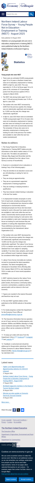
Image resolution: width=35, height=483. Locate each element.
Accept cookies (26, 479)
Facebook (21, 337)
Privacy (3, 422)
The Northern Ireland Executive (14, 428)
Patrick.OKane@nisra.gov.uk (21, 351)
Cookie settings (6, 445)
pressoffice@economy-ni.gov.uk (11, 314)
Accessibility (17, 422)
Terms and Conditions (20, 420)
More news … (5, 402)
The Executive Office (8, 431)
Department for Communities (10, 440)
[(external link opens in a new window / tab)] (14, 410)
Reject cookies (11, 479)
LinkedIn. (9, 339)
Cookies (9, 422)
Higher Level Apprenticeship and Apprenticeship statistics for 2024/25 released (15, 369)
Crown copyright (6, 420)
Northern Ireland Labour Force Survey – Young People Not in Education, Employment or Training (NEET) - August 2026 (18, 378)
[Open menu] (3, 14)
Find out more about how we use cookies (14, 474)
